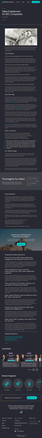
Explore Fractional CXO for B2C (10, 338)
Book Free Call (31, 397)
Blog (4, 8)
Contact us (21, 244)
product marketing (20, 108)
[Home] (8, 2)
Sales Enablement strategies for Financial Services (13, 337)
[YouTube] (23, 431)
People (3, 425)
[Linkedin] (15, 431)
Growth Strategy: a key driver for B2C (11, 340)
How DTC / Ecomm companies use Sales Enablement (14, 336)
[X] (17, 431)
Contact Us (17, 420)
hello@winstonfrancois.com (21, 423)
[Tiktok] (21, 431)
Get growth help (5, 428)
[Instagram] (19, 431)
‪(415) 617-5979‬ (18, 425)
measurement (8, 124)
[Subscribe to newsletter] (37, 181)
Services (4, 420)
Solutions (3, 20)
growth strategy (13, 102)
